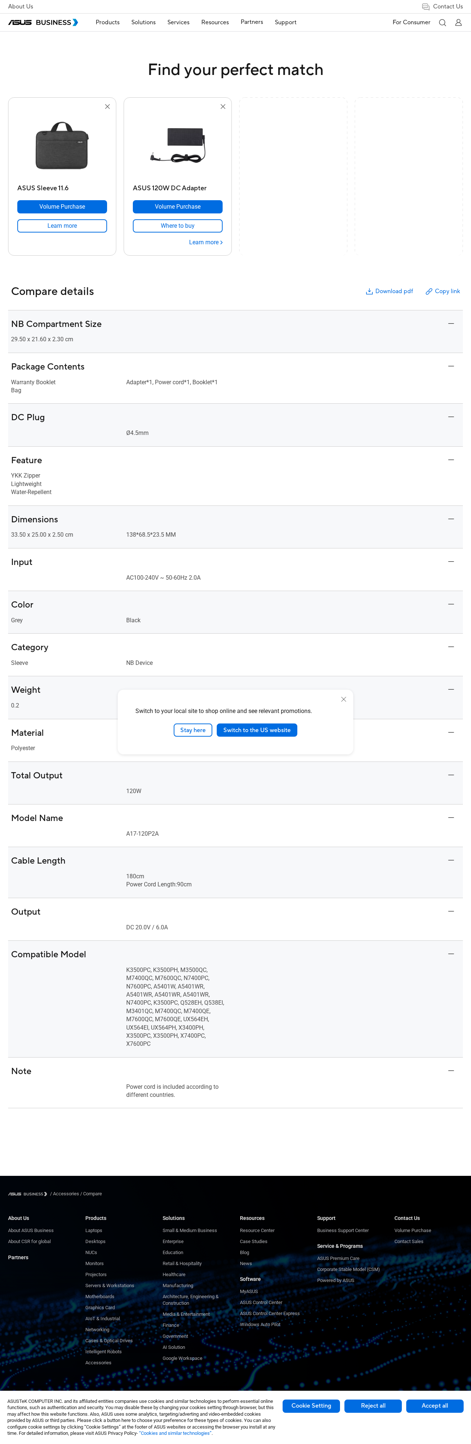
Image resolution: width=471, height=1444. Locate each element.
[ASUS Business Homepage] (43, 22)
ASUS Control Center (261, 1302)
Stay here (193, 730)
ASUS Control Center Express (270, 1313)
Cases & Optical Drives (109, 1340)
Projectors (96, 1274)
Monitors (94, 1263)
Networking (97, 1329)
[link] (62, 226)
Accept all (435, 1405)
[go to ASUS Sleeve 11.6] (62, 146)
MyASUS (249, 1291)
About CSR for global (29, 1241)
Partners (18, 1257)
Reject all (373, 1405)
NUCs (91, 1252)
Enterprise (173, 1241)
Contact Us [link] (448, 6)
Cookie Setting (311, 1405)
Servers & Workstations (109, 1285)
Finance (171, 1325)
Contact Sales (409, 1241)
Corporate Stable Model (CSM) (348, 1269)
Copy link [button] (447, 291)
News (246, 1263)
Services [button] (178, 22)
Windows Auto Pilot (260, 1324)
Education (173, 1252)
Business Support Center (343, 1230)
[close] (344, 699)
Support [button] (286, 22)
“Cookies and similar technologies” (175, 1433)
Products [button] (108, 22)
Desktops (95, 1241)
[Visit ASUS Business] (29, 1194)
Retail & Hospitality (182, 1263)
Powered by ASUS (335, 1280)
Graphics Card (100, 1307)
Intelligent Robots (103, 1351)
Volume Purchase (412, 1230)
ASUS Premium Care (338, 1258)
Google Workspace (182, 1358)
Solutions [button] (143, 22)
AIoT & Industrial (102, 1318)
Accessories (98, 1362)
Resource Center (257, 1230)
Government (175, 1336)
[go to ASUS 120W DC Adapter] (178, 146)
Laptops (93, 1230)
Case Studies (254, 1241)
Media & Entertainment (186, 1314)
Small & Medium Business (190, 1230)
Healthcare (174, 1274)
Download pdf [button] (394, 291)
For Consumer (412, 22)
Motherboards (99, 1296)
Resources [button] (215, 22)
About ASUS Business (31, 1230)
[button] (442, 22)
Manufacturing (178, 1285)
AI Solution (174, 1347)
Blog (244, 1252)
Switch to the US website (257, 730)
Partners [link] (252, 22)
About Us (20, 6)
